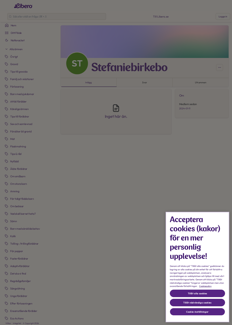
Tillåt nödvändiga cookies (197, 302)
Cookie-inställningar (197, 311)
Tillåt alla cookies (197, 293)
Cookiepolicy (205, 286)
